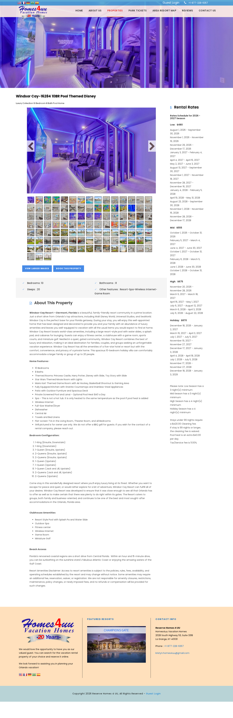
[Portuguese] (33, 2)
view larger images (37, 268)
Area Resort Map (164, 10)
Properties (115, 10)
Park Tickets (138, 10)
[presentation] (90, 643)
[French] (24, 2)
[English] (19, 2)
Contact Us (207, 10)
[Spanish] (37, 2)
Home (79, 10)
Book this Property (68, 268)
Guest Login (171, 3)
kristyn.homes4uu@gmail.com (172, 653)
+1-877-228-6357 (198, 2)
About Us (95, 10)
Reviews (187, 10)
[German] (28, 2)
